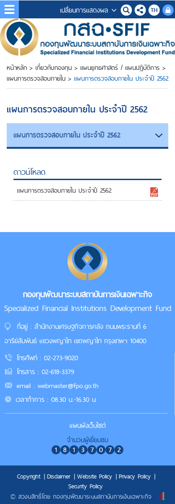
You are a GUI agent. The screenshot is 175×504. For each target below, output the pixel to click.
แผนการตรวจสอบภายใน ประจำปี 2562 (64, 190)
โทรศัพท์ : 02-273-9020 (47, 357)
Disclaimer (58, 476)
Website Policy (94, 476)
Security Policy (85, 486)
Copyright (28, 476)
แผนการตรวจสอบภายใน (36, 78)
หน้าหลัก (17, 67)
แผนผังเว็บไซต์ (88, 425)
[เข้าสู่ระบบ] (168, 9)
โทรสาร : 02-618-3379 (45, 371)
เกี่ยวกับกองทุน (53, 67)
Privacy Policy (135, 476)
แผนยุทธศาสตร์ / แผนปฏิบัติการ (120, 67)
